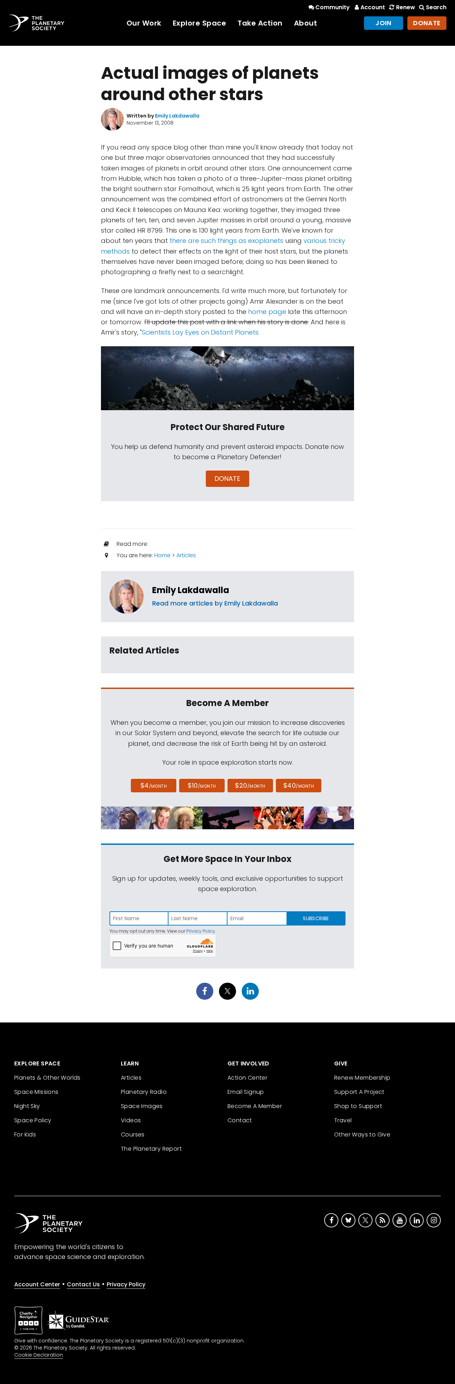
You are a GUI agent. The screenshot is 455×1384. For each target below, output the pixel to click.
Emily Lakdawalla (190, 590)
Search (436, 7)
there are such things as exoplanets (226, 240)
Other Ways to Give (362, 1134)
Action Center (247, 1078)
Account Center (37, 1284)
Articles (186, 555)
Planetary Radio (144, 1092)
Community (332, 7)
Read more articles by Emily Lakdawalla (215, 603)
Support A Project (359, 1092)
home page (267, 311)
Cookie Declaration (38, 1354)
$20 (250, 785)
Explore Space (199, 23)
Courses (133, 1134)
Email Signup (246, 1092)
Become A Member (255, 1106)
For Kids (25, 1134)
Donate (427, 22)
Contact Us (83, 1284)
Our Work (144, 23)
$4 (153, 785)
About (305, 23)
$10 (202, 785)
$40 (298, 785)
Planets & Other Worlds (47, 1078)
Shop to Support (358, 1106)
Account (372, 7)
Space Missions (36, 1092)
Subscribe (316, 918)
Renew (405, 7)
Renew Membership (362, 1078)
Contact (240, 1120)
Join (383, 22)
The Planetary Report (151, 1149)
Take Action (260, 23)
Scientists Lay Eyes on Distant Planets (200, 332)
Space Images (142, 1106)
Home (162, 555)
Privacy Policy (200, 931)
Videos (131, 1120)
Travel (343, 1120)
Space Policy (33, 1120)
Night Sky (27, 1106)
